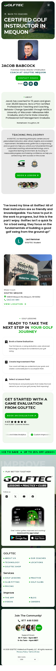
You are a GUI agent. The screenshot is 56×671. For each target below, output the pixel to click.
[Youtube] (24, 496)
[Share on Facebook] (26, 84)
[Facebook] (32, 496)
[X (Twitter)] (15, 496)
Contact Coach (28, 78)
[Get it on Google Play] (19, 538)
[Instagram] (6, 496)
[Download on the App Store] (38, 538)
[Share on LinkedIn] (31, 84)
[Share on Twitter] (36, 84)
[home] (14, 5)
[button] (49, 5)
